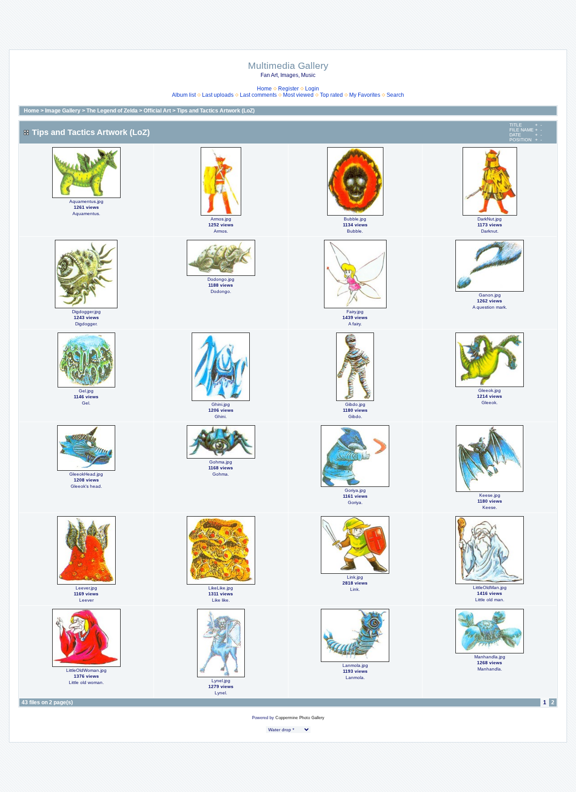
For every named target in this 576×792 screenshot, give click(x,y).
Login (312, 89)
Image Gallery (63, 111)
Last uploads (218, 95)
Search (395, 95)
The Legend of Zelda (112, 111)
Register (288, 89)
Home (264, 89)
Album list (184, 95)
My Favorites (364, 95)
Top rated (331, 95)
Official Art (157, 111)
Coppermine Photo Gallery (299, 718)
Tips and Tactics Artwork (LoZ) (216, 111)
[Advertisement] (288, 20)
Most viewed (298, 95)
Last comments (258, 95)
